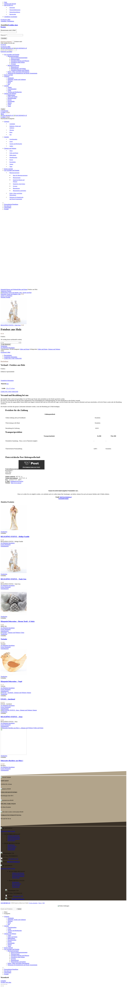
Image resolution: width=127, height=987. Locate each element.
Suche (3, 109)
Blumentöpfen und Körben (18, 68)
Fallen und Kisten (12, 96)
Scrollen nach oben (6, 982)
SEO (44, 903)
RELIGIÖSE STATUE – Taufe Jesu (13, 579)
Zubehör (6, 85)
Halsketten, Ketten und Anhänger (17, 79)
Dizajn (40, 903)
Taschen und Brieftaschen (15, 92)
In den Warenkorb (5, 344)
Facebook (3, 44)
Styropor (13, 64)
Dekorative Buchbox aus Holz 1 (12, 761)
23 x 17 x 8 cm (10, 388)
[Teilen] (3, 984)
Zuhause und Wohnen (10, 93)
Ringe (9, 82)
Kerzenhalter (11, 101)
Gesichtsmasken (12, 89)
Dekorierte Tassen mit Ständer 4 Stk (11, 294)
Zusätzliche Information (10, 357)
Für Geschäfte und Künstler (11, 54)
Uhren (9, 104)
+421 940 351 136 (13, 859)
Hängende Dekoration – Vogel (11, 681)
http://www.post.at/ (16, 483)
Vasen (9, 106)
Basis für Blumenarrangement (19, 57)
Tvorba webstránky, (33, 903)
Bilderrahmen (11, 95)
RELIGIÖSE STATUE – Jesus (11, 717)
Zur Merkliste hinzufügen (8, 347)
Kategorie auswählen (6, 51)
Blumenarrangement (13, 56)
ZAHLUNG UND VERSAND (13, 358)
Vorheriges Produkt (6, 291)
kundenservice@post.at (16, 481)
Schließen (3, 981)
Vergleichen (4, 346)
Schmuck (6, 76)
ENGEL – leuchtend (8, 699)
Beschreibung (8, 355)
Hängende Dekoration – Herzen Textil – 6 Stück (18, 621)
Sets (9, 84)
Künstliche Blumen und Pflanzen (20, 61)
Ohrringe (10, 81)
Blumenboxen (15, 67)
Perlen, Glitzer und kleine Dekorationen (18, 71)
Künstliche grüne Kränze (18, 62)
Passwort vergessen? (6, 41)
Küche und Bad (8, 75)
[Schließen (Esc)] (1, 984)
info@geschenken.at (66, 497)
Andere (10, 87)
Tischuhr (4, 639)
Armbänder (11, 78)
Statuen (10, 103)
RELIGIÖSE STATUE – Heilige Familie (15, 536)
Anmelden (3, 38)
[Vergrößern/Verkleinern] (6, 984)
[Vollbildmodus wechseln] (5, 984)
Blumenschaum (15, 59)
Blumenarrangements (13, 65)
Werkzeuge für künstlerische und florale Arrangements (22, 73)
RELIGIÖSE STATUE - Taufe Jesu (11, 325)
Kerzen (10, 100)
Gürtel (9, 90)
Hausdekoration (12, 98)
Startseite (3, 289)
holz (7, 383)
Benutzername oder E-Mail (9, 30)
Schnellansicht (5, 546)
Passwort (4, 35)
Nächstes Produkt (5, 297)
